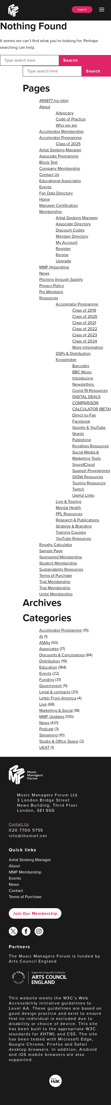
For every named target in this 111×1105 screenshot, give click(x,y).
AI (41, 636)
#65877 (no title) (53, 101)
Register (63, 249)
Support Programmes (91, 471)
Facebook (81, 421)
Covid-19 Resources (90, 390)
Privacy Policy (51, 286)
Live (43, 704)
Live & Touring (68, 501)
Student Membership (58, 563)
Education (48, 667)
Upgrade (63, 261)
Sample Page (51, 551)
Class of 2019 (84, 310)
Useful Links (83, 495)
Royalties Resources (90, 446)
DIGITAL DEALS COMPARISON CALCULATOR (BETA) (91, 403)
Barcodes (80, 366)
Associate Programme (58, 156)
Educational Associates (60, 181)
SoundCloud (83, 464)
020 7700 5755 (26, 830)
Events (45, 187)
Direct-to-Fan (84, 415)
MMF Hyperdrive (54, 267)
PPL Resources (69, 514)
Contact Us (49, 175)
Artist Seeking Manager (60, 150)
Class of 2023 (84, 335)
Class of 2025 (68, 144)
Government (50, 686)
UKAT (44, 747)
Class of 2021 (84, 323)
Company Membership (59, 168)
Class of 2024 (84, 341)
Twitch (78, 489)
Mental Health (68, 508)
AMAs (44, 643)
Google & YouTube (89, 427)
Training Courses (71, 532)
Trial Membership (54, 582)
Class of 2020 (84, 316)
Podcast (46, 729)
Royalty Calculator (55, 545)
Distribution (49, 661)
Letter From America (57, 698)
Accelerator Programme (60, 138)
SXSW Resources (87, 477)
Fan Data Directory (56, 193)
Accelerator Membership (61, 131)
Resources (48, 298)
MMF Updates (51, 717)
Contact (16, 891)
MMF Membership (25, 872)
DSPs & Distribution (73, 353)
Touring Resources (89, 483)
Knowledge (66, 360)
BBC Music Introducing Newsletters (83, 378)
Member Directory (72, 236)
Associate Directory (73, 224)
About (44, 107)
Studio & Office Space (58, 741)
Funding (46, 680)
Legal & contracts (54, 692)
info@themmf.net (28, 836)
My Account (66, 242)
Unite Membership (56, 594)
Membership (50, 212)
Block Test (48, 162)
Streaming (48, 735)
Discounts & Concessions (62, 655)
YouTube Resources (73, 538)
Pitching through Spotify (61, 279)
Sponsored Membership (60, 557)
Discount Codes (70, 230)
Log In (82, 9)
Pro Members (51, 292)
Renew (62, 255)
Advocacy (65, 113)
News (44, 273)
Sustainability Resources (61, 569)
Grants (78, 434)
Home (44, 199)
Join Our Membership (35, 913)
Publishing (81, 440)
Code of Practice (71, 119)
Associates (49, 649)
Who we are (66, 125)
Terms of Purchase (55, 575)
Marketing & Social (56, 710)
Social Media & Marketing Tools (86, 455)
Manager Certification (58, 205)
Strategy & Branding (74, 526)
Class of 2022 (84, 329)
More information (87, 347)
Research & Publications (77, 520)
